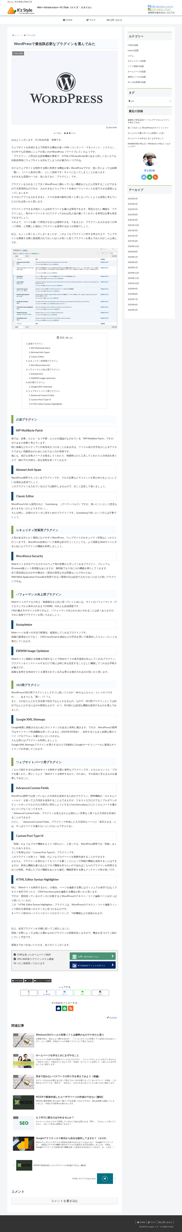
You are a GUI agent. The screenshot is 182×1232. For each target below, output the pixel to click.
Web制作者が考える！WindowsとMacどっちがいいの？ (149, 144)
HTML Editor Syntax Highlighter (46, 404)
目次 (62, 337)
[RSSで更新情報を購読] (70, 1008)
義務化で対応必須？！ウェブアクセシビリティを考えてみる (149, 121)
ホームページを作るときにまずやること (146, 138)
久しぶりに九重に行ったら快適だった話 (146, 133)
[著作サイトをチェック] (58, 1008)
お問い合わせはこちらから (162, 6)
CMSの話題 (18, 981)
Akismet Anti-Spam (40, 352)
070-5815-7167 (161, 9)
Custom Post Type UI (41, 399)
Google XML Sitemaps (41, 386)
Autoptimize (37, 373)
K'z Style (149, 170)
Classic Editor (37, 356)
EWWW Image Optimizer (43, 378)
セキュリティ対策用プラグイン (43, 361)
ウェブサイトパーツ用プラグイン (44, 391)
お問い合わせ (166, 1222)
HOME (142, 1222)
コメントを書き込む (64, 1201)
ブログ (153, 1222)
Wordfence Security (40, 365)
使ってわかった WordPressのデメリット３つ (148, 127)
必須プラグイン (35, 343)
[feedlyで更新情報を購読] (64, 1008)
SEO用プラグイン (36, 382)
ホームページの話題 (43, 981)
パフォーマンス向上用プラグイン (44, 369)
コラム (29, 981)
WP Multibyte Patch (40, 348)
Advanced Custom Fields (42, 395)
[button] (100, 993)
